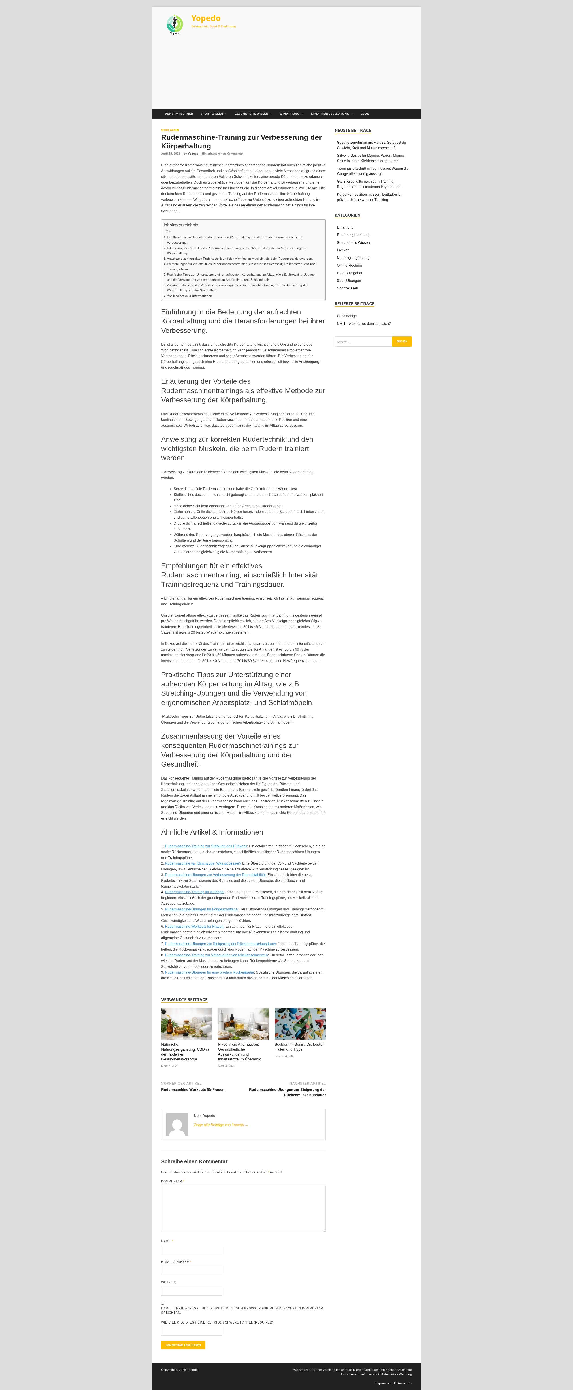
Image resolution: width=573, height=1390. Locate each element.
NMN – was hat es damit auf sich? (364, 324)
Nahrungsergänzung (353, 258)
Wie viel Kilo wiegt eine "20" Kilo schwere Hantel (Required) (217, 1322)
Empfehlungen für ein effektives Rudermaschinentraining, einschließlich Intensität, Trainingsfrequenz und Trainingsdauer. (241, 266)
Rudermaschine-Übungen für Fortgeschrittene (201, 909)
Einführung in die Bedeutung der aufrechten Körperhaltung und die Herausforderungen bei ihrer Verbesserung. (235, 240)
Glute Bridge (347, 316)
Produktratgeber (349, 273)
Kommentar (172, 1181)
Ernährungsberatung (330, 114)
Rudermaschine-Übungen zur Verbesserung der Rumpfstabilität (215, 875)
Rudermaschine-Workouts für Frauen (194, 926)
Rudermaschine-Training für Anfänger (194, 892)
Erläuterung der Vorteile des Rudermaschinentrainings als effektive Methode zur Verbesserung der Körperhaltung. (236, 250)
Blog (365, 114)
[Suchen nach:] (373, 341)
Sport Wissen (212, 114)
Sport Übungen (349, 281)
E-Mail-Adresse (176, 1262)
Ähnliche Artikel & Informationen (189, 296)
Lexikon (343, 250)
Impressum (383, 1383)
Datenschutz (403, 1383)
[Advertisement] (286, 75)
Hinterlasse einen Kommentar (222, 153)
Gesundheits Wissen (251, 114)
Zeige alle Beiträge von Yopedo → (221, 1125)
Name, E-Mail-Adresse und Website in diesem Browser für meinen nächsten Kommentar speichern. (242, 1311)
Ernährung (289, 114)
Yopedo (206, 18)
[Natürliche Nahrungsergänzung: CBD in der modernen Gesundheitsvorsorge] (186, 1025)
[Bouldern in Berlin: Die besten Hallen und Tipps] (300, 1025)
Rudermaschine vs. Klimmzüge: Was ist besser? (203, 863)
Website (168, 1282)
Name (167, 1241)
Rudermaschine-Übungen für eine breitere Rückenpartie (209, 972)
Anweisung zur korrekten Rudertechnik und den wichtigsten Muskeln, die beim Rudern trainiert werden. (240, 258)
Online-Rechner (349, 265)
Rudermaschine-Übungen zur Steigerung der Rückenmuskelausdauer (220, 944)
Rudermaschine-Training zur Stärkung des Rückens (206, 846)
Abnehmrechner (179, 114)
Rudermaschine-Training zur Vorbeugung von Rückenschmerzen (216, 955)
